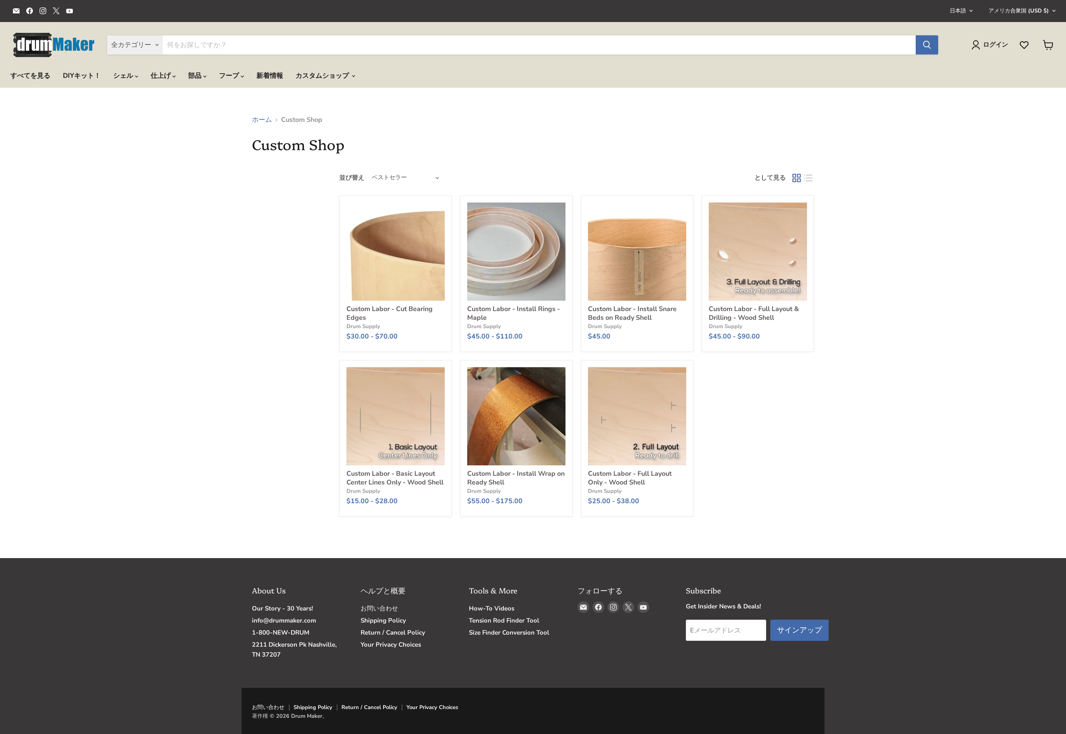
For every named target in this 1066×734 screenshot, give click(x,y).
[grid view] (796, 178)
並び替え (351, 177)
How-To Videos (491, 608)
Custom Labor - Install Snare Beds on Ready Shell (632, 313)
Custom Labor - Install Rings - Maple (513, 313)
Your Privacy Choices (391, 644)
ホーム (262, 120)
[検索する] (927, 44)
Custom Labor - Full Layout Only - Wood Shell (630, 478)
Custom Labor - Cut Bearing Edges (389, 313)
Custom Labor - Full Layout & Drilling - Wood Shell (754, 313)
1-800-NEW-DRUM (280, 632)
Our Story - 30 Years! (282, 608)
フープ (230, 75)
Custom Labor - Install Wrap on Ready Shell (516, 478)
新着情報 (270, 75)
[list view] (808, 178)
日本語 (958, 11)
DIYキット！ (82, 75)
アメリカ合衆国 (1019, 11)
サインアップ (799, 630)
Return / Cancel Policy (393, 632)
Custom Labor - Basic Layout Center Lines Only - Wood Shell (394, 478)
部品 (195, 75)
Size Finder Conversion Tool (509, 632)
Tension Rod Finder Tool (504, 620)
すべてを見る (30, 75)
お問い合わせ (379, 608)
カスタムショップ (323, 75)
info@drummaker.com (284, 620)
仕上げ (161, 75)
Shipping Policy (383, 620)
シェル (124, 75)
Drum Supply (363, 326)
